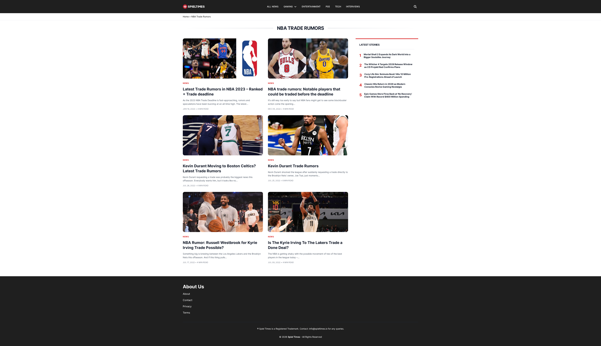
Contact (187, 300)
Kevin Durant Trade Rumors (293, 166)
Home (186, 16)
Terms (186, 312)
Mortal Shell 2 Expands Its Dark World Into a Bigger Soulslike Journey (387, 55)
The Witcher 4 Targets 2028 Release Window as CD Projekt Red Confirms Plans (388, 65)
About (186, 293)
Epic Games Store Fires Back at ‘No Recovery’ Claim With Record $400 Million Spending (388, 95)
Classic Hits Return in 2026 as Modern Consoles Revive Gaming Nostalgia (384, 85)
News (186, 83)
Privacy (187, 306)
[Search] (415, 6)
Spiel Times (294, 336)
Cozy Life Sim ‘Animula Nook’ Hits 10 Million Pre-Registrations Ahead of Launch (387, 75)
